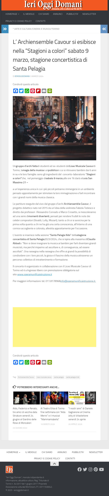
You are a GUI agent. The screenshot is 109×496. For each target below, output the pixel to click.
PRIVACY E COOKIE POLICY (19, 21)
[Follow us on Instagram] (90, 469)
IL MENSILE (28, 14)
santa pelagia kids (72, 377)
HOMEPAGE (11, 14)
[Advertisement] (54, 327)
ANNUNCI (57, 14)
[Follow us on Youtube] (101, 469)
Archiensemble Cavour (26, 377)
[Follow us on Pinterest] (96, 469)
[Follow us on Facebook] (79, 469)
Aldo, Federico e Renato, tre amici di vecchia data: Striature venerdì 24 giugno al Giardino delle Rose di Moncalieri (25, 415)
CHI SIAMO (43, 14)
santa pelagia (59, 377)
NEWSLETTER (89, 14)
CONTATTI (40, 21)
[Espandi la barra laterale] (5, 29)
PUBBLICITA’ (72, 14)
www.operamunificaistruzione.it (34, 274)
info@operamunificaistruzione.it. (78, 281)
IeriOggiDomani (22, 76)
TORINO (55, 29)
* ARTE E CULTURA (22, 29)
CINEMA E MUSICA (41, 29)
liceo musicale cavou (44, 377)
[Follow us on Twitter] (85, 469)
